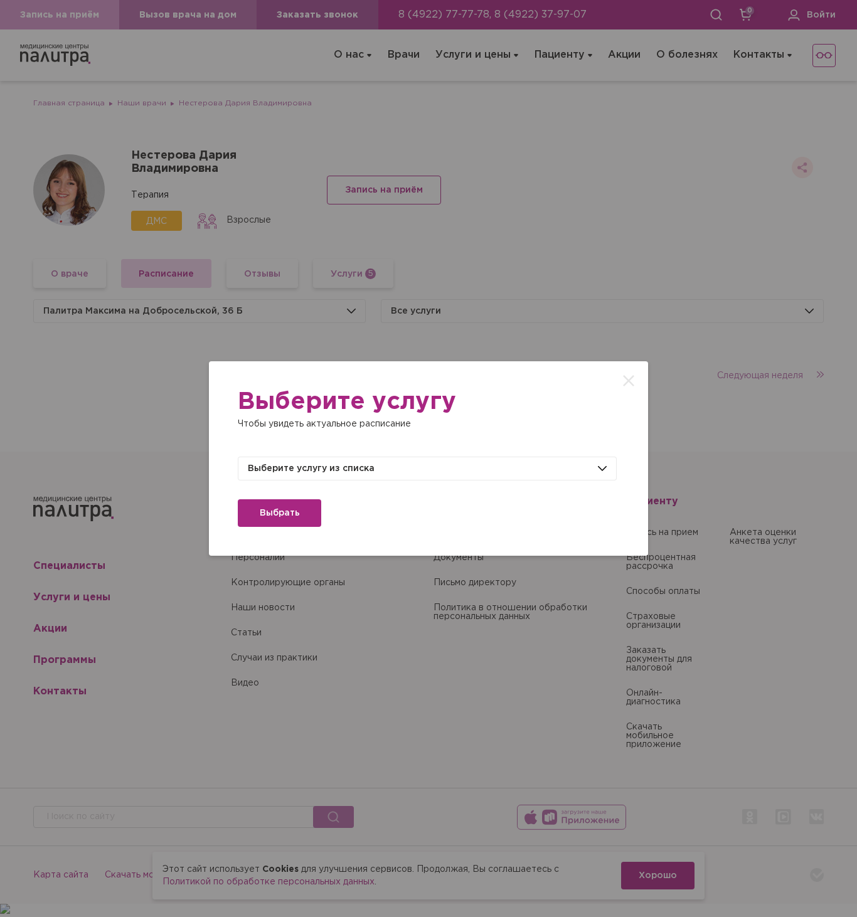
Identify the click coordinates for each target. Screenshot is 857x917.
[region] (428, 458)
